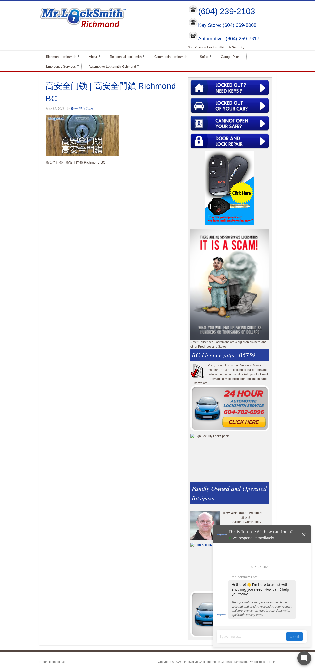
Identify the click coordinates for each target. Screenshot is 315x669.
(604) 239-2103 (226, 11)
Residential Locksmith (124, 56)
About (91, 56)
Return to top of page (53, 662)
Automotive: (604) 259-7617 (228, 38)
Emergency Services (59, 66)
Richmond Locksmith (59, 56)
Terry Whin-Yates (82, 108)
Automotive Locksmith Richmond (110, 66)
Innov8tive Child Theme (200, 662)
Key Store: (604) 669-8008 (227, 25)
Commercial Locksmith (168, 56)
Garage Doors (229, 56)
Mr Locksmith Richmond (82, 16)
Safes (202, 56)
